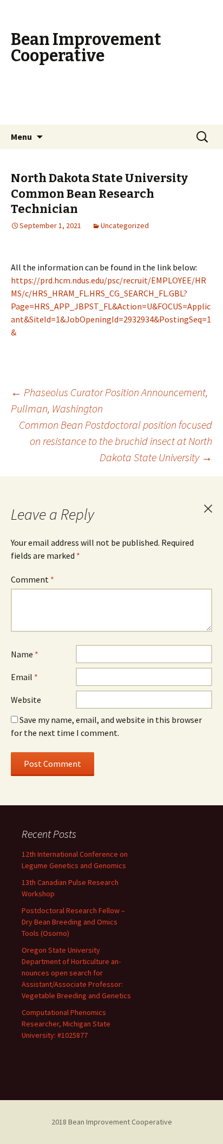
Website (26, 699)
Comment (32, 579)
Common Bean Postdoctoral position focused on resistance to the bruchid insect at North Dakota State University (115, 441)
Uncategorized (125, 225)
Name (24, 654)
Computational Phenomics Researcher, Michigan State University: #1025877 (66, 1023)
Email (24, 676)
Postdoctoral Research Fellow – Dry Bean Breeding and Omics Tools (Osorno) (73, 922)
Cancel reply (208, 509)
